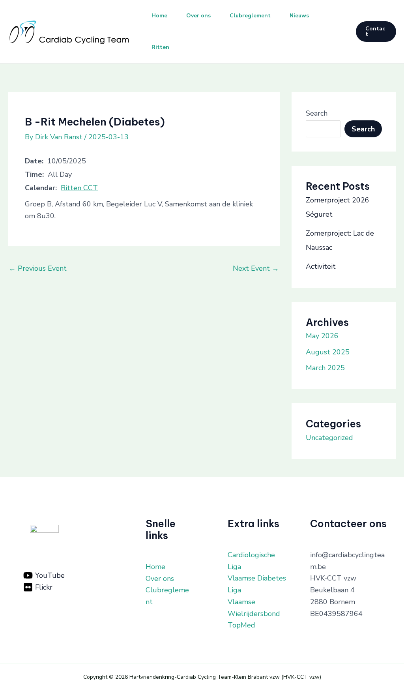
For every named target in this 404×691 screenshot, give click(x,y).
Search (316, 113)
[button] (376, 31)
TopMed (241, 625)
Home (159, 15)
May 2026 (322, 336)
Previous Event (38, 268)
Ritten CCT (79, 188)
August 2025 (328, 352)
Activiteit (321, 266)
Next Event (256, 268)
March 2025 (325, 368)
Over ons (198, 15)
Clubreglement (250, 15)
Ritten (160, 47)
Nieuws (299, 15)
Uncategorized (329, 437)
